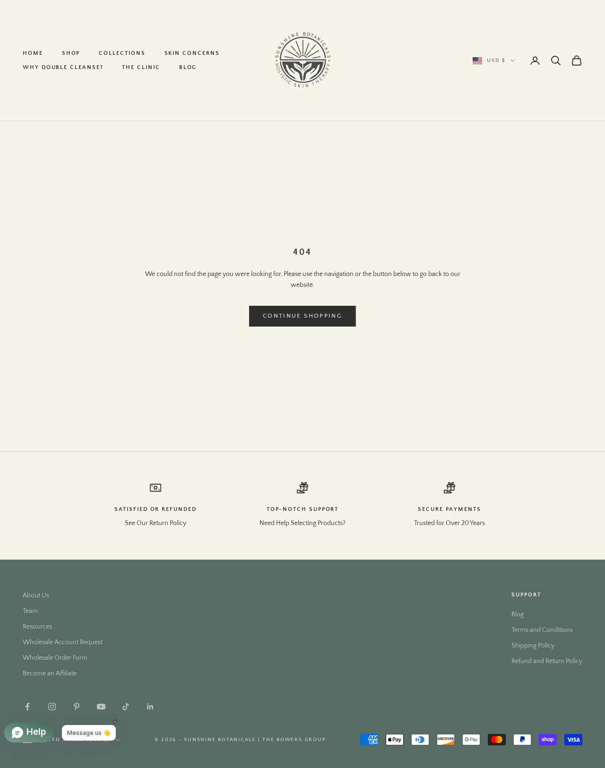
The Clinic (141, 67)
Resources (37, 626)
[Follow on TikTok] (125, 706)
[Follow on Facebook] (27, 706)
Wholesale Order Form (55, 658)
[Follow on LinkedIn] (150, 706)
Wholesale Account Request (63, 642)
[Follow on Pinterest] (76, 706)
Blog (188, 67)
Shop (71, 53)
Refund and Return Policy (546, 661)
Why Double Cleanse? (63, 67)
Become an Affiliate (50, 673)
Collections (122, 53)
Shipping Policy (532, 645)
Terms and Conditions (542, 630)
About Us (36, 595)
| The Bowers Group (292, 739)
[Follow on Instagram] (52, 706)
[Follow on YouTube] (101, 706)
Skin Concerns (192, 53)
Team (30, 611)
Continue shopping (302, 315)
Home (33, 53)
